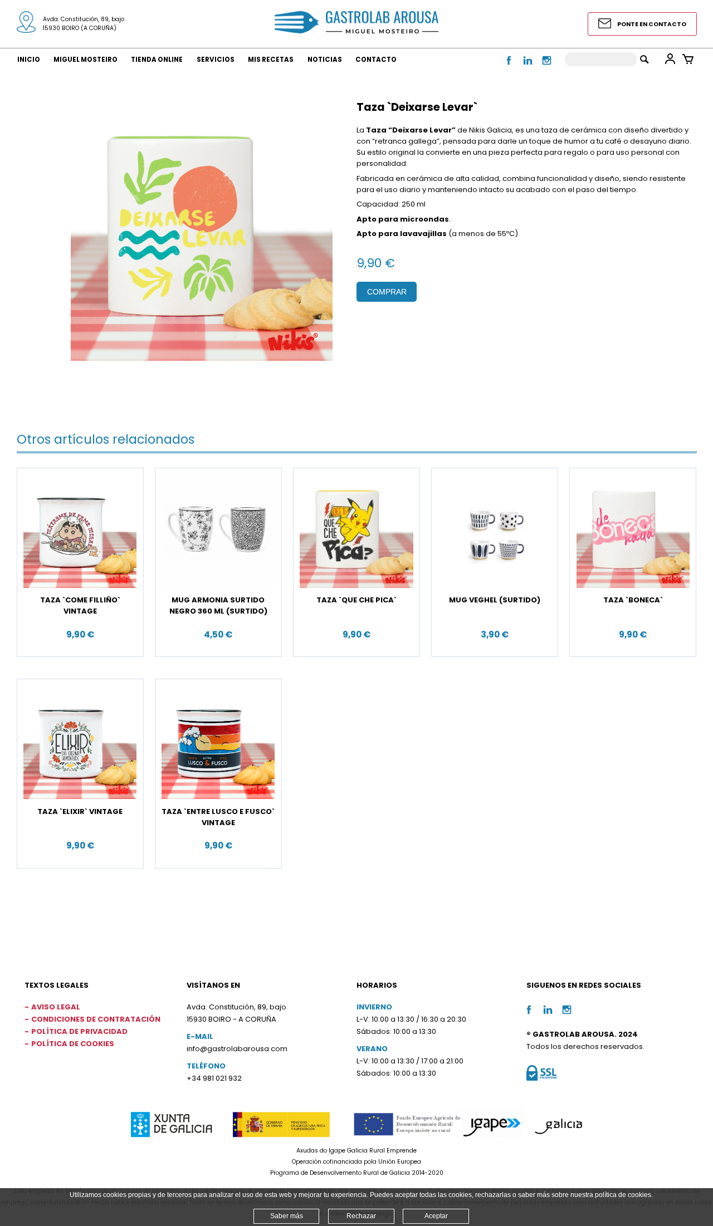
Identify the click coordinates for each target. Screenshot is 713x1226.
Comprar (387, 291)
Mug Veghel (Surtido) (494, 600)
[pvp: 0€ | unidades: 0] (688, 59)
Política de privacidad (79, 1031)
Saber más (286, 1216)
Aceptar (436, 1216)
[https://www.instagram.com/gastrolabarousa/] (546, 66)
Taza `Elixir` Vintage (80, 811)
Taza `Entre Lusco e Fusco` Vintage (218, 817)
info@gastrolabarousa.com (237, 1048)
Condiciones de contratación (95, 1019)
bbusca (644, 59)
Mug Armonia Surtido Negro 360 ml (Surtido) (218, 605)
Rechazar (361, 1216)
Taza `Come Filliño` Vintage (80, 605)
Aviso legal (55, 1007)
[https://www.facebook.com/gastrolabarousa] (509, 66)
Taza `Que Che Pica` (356, 600)
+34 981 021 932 (214, 1078)
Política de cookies (72, 1043)
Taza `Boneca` (633, 600)
